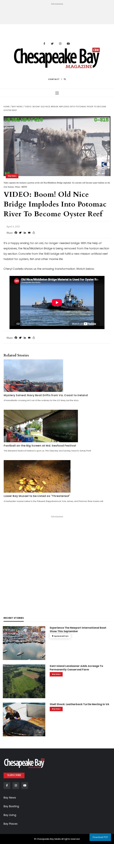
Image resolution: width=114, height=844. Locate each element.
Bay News (12, 176)
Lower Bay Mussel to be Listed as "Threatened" (37, 496)
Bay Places (11, 824)
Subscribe (14, 775)
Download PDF (100, 837)
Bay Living (10, 815)
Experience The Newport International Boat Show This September (78, 629)
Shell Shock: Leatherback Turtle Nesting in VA (79, 704)
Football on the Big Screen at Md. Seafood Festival (40, 445)
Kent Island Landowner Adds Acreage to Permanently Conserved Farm (76, 667)
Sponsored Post (61, 636)
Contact (54, 79)
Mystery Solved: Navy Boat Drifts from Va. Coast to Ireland (46, 395)
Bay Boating (11, 806)
